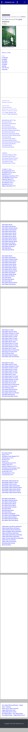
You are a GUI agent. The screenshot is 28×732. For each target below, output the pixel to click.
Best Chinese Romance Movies (9, 128)
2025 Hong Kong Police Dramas (10, 396)
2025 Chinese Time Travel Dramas (10, 392)
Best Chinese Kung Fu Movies (9, 506)
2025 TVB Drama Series (8, 387)
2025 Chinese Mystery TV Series (10, 377)
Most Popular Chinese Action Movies (11, 485)
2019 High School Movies (8, 146)
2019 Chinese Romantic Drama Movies (11, 141)
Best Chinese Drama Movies (8, 126)
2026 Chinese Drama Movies (9, 231)
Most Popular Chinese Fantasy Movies (11, 489)
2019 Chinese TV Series (6, 16)
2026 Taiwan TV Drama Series (9, 351)
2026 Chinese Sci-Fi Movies (8, 243)
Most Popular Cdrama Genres (9, 484)
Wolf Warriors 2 (6, 457)
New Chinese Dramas (7, 715)
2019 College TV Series (7, 161)
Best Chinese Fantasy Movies (9, 503)
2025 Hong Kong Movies (8, 279)
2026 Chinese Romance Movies (9, 241)
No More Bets (5, 471)
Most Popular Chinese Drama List (10, 480)
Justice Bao (5, 174)
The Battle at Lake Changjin (9, 456)
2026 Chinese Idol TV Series (9, 341)
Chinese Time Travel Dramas (9, 541)
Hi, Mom (4, 459)
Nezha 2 (4, 454)
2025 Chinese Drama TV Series (9, 369)
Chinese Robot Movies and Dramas (10, 536)
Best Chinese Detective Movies (9, 516)
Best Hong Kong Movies (8, 510)
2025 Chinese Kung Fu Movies (9, 267)
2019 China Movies (6, 136)
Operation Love (6, 184)
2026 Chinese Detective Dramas (10, 354)
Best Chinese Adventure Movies (9, 500)
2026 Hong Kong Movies (8, 249)
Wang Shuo (4, 69)
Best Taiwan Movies (7, 511)
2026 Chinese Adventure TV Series (10, 333)
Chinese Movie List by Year (8, 710)
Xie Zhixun (4, 61)
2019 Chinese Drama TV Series (9, 154)
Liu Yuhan (4, 59)
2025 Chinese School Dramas (9, 391)
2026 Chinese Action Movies (9, 226)
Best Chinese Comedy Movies (9, 501)
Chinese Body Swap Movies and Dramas (12, 526)
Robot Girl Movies (6, 544)
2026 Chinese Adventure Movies (10, 228)
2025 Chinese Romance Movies (9, 270)
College (9, 114)
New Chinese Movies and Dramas (10, 705)
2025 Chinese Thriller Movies (9, 274)
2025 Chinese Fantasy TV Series (10, 372)
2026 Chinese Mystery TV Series (10, 344)
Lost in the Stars (6, 474)
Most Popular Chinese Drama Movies (10, 133)
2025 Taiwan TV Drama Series (9, 386)
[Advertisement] (13, 8)
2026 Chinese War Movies (8, 246)
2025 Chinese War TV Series (9, 382)
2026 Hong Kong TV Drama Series (10, 349)
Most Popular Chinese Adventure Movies (12, 487)
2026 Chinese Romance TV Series (10, 346)
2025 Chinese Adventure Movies (10, 259)
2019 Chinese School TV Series (9, 159)
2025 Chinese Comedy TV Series (10, 367)
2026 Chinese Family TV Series (9, 338)
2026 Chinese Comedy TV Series (10, 334)
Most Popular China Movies (8, 131)
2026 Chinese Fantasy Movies (9, 233)
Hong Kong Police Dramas (8, 543)
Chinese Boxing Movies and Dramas (11, 528)
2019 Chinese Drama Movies (8, 138)
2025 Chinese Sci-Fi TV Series (9, 381)
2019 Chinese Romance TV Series (10, 158)
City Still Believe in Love (8, 177)
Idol (15, 112)
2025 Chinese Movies (7, 255)
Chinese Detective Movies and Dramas (11, 529)
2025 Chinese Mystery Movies (9, 269)
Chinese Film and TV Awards (9, 711)
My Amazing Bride (6, 170)
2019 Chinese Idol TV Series (8, 156)
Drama (6, 112)
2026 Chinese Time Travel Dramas (10, 356)
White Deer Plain (6, 179)
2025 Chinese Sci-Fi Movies (8, 272)
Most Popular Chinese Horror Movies (11, 490)
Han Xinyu (4, 62)
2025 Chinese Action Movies (9, 257)
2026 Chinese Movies (7, 224)
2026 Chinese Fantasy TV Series (10, 339)
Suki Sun (4, 66)
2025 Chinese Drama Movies (9, 262)
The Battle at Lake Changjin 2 (9, 468)
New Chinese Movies (18, 713)
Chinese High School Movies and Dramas (12, 534)
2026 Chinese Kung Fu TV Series (10, 343)
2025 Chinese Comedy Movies (9, 260)
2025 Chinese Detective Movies (9, 282)
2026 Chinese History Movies (9, 234)
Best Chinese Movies (7, 121)
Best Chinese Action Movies (8, 498)
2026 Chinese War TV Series (9, 348)
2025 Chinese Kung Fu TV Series (10, 376)
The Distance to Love (7, 172)
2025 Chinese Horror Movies (9, 265)
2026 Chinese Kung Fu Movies (9, 238)
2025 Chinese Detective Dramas (10, 389)
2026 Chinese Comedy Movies (9, 229)
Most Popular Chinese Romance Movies (11, 135)
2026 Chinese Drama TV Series (9, 336)
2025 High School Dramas (8, 394)
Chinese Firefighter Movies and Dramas (11, 531)
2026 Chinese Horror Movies (9, 236)
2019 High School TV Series (8, 163)
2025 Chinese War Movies (8, 275)
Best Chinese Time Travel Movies (10, 520)
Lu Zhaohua (5, 57)
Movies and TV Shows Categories (10, 708)
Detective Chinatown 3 (7, 466)
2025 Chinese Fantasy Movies (9, 264)
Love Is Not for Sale (7, 180)
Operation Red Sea (6, 472)
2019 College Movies (7, 145)
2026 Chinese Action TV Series (9, 331)
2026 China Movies (6, 248)
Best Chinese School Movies (8, 513)
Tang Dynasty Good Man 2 (8, 175)
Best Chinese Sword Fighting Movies (11, 515)
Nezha (3, 461)
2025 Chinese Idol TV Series (9, 374)
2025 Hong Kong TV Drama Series (10, 384)
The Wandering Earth (7, 462)
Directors (8, 706)
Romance (11, 112)
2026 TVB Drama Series (8, 353)
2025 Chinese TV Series (7, 362)
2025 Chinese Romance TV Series (10, 379)
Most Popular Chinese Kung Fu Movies (11, 492)
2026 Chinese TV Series (7, 329)
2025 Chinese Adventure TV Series (10, 366)
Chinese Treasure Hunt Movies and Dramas (12, 538)
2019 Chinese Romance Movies (9, 140)
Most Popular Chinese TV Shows (10, 482)
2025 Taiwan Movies (7, 280)
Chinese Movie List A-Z (19, 715)
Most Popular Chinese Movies (9, 123)
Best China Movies (6, 125)
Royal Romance (6, 182)
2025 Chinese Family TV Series (9, 371)
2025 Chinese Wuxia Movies (9, 284)
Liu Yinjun (4, 64)
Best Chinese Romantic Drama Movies (11, 130)
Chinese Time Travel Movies (9, 539)
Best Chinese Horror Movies (9, 505)
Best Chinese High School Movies (10, 518)
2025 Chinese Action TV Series (9, 364)
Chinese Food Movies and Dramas (10, 533)
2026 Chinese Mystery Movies (9, 239)
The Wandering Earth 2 (7, 469)
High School (14, 114)
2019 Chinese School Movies (9, 143)
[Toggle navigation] (25, 2)
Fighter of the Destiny (7, 185)
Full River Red (5, 464)
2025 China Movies (6, 277)
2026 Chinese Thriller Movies (9, 244)
